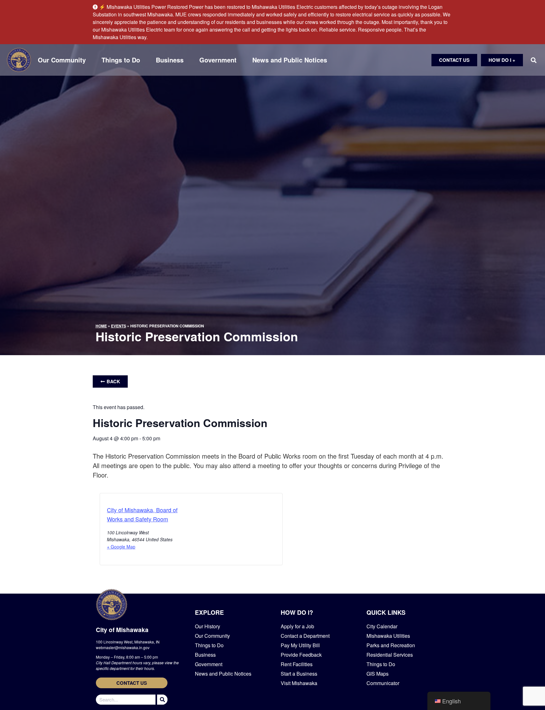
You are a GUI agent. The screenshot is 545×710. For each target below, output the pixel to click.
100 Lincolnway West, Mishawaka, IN (128, 641)
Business (170, 60)
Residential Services (389, 654)
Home (101, 326)
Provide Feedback (301, 654)
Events (118, 326)
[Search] (161, 700)
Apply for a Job (297, 626)
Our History (207, 626)
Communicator (382, 683)
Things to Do (121, 60)
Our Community (62, 60)
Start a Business (299, 673)
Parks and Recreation (390, 645)
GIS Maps (377, 673)
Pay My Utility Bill (300, 645)
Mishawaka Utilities (388, 635)
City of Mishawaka (122, 629)
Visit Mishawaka (299, 683)
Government (218, 60)
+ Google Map (121, 546)
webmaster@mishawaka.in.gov (122, 647)
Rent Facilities (297, 664)
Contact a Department (305, 635)
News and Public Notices (289, 60)
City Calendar (381, 626)
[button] (533, 60)
